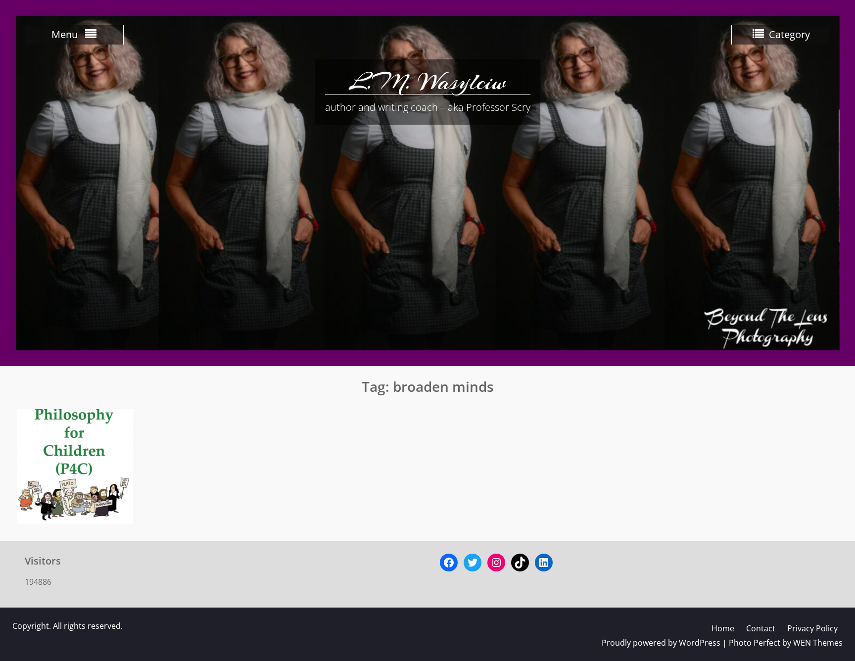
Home (723, 628)
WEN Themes (818, 642)
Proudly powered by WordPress (661, 642)
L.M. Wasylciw (427, 81)
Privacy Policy (812, 628)
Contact (760, 628)
